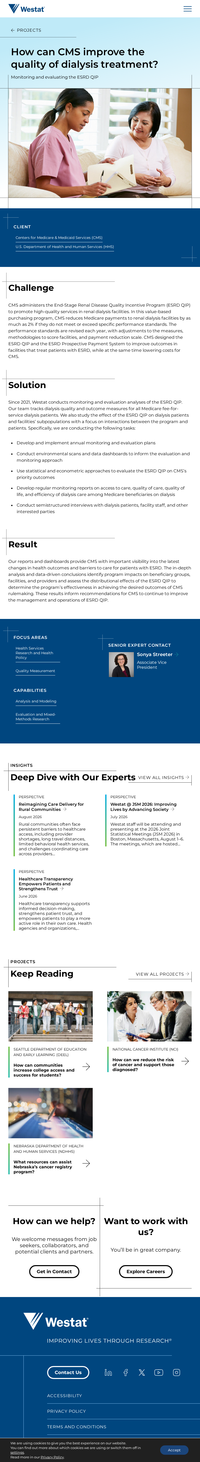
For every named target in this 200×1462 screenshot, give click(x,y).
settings (17, 1452)
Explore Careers (146, 1271)
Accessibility (64, 1395)
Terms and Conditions (77, 1426)
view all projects (160, 974)
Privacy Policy (66, 1411)
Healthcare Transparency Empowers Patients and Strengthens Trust (46, 884)
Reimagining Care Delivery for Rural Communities (51, 807)
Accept (174, 1450)
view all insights (161, 777)
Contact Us (68, 1372)
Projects (29, 30)
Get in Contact (54, 1271)
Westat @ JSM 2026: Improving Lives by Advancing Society (143, 807)
